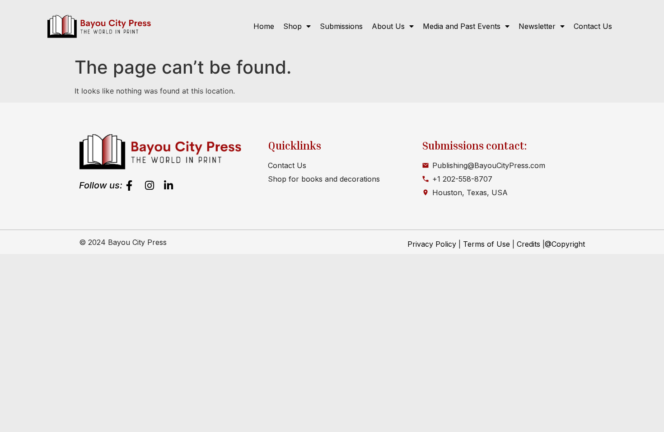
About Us (388, 26)
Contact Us (593, 26)
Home (263, 26)
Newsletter (537, 26)
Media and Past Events (461, 26)
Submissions (341, 26)
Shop (292, 26)
